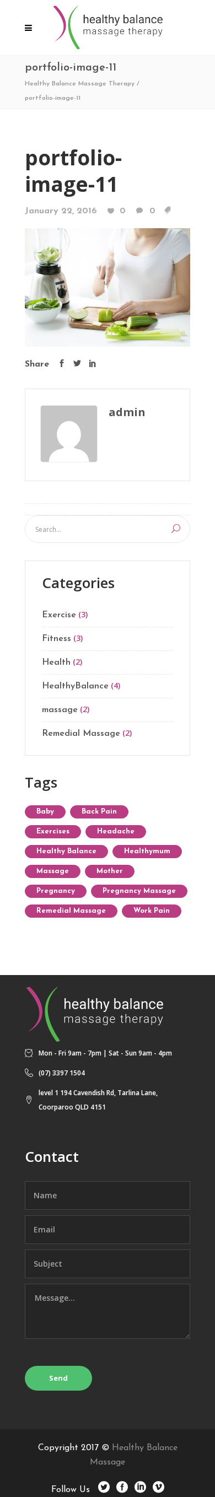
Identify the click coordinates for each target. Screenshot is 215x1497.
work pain (151, 910)
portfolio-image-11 (73, 170)
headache (116, 831)
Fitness (56, 638)
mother (109, 871)
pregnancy (55, 891)
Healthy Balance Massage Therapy (80, 83)
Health (56, 662)
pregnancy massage (139, 891)
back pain (99, 811)
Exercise (59, 615)
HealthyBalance (75, 686)
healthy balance (66, 851)
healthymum (147, 851)
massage (60, 710)
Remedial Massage (81, 733)
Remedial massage (71, 910)
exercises (52, 831)
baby (45, 811)
